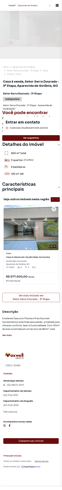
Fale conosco (10, 411)
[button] (57, 5)
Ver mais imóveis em (31, 297)
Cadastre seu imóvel (31, 440)
